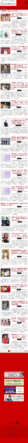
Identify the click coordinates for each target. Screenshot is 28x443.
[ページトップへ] (14, 423)
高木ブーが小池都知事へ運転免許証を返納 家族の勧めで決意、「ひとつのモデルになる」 (19, 270)
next (25, 351)
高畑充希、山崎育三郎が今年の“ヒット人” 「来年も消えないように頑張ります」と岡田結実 (19, 320)
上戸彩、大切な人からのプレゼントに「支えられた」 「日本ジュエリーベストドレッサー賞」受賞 (19, 235)
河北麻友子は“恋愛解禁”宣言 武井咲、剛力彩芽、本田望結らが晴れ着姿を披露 (19, 303)
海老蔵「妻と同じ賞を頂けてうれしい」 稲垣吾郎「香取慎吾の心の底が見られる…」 (19, 219)
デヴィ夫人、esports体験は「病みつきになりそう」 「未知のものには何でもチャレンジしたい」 (19, 48)
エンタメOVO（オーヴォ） (8, 4)
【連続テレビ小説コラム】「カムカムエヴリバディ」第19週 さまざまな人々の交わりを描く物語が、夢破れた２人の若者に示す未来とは (19, 85)
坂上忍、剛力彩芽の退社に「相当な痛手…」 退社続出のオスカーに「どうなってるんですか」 (19, 188)
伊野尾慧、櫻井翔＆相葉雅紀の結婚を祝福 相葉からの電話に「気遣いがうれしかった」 (19, 139)
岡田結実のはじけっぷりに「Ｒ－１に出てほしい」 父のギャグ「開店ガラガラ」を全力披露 (19, 336)
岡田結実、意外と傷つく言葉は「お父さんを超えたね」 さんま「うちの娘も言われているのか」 (19, 172)
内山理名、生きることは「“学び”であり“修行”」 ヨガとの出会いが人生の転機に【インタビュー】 (19, 31)
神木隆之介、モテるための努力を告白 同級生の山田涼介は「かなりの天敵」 (19, 155)
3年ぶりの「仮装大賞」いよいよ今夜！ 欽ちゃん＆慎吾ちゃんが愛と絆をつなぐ (19, 15)
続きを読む (23, 27)
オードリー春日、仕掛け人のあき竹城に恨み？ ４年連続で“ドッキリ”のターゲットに (19, 286)
